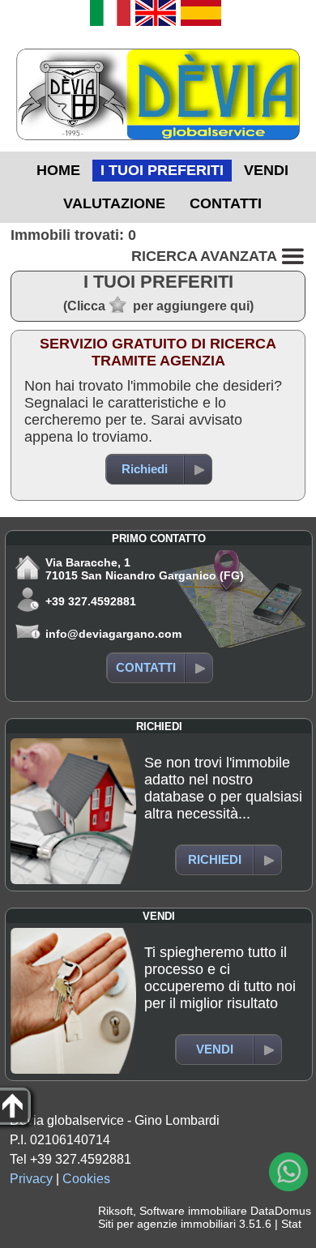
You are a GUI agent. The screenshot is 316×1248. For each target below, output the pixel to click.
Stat (291, 1223)
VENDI (266, 170)
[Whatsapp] (288, 1171)
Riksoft (115, 1210)
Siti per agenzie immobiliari (167, 1223)
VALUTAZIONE (114, 203)
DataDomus (280, 1210)
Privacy (31, 1179)
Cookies (86, 1179)
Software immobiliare (193, 1210)
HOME (58, 170)
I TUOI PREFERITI (162, 170)
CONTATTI (226, 203)
